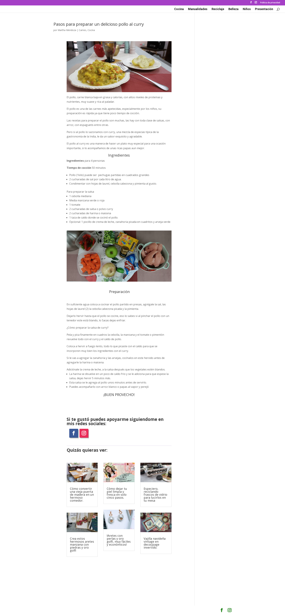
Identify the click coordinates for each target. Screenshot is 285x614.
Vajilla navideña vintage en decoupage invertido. (155, 543)
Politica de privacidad (270, 3)
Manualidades (197, 9)
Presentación (264, 9)
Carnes (82, 30)
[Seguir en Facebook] (73, 433)
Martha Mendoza (67, 30)
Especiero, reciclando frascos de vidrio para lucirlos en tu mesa (155, 494)
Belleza (233, 9)
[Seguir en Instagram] (83, 433)
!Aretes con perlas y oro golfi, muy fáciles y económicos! (119, 540)
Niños (247, 9)
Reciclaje (218, 9)
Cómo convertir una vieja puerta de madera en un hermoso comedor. (82, 494)
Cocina (179, 9)
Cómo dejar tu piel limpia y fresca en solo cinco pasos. (117, 493)
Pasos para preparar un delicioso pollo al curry (98, 24)
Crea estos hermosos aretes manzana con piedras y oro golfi (82, 544)
